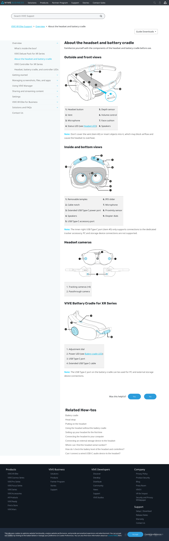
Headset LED (90, 126)
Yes (134, 396)
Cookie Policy (113, 535)
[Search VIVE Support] (99, 16)
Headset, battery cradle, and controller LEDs (36, 69)
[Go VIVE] (165, 2)
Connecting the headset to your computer (84, 436)
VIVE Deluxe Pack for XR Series (29, 53)
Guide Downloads (145, 31)
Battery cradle (71, 415)
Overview (40, 26)
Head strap (70, 420)
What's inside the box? (25, 48)
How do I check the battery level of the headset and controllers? (94, 449)
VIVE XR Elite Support (21, 26)
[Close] (154, 2)
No (150, 396)
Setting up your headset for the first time (83, 432)
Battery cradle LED (93, 354)
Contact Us (17, 112)
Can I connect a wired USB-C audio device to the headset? (92, 453)
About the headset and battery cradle (33, 58)
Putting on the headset (75, 424)
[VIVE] (12, 2)
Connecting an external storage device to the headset (90, 441)
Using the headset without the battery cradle (85, 428)
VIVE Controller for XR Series (28, 64)
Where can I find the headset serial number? (86, 445)
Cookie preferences (153, 534)
